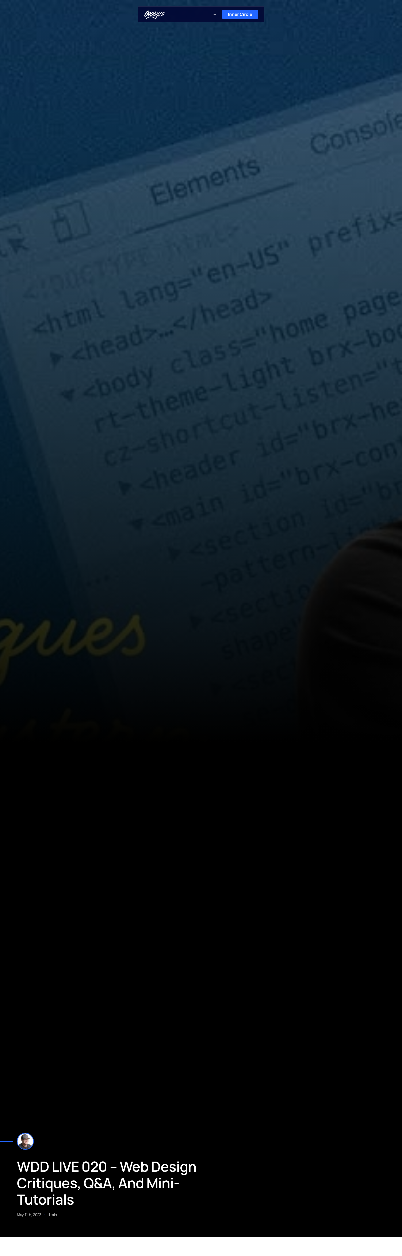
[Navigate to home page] (154, 15)
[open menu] (215, 14)
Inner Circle (240, 14)
